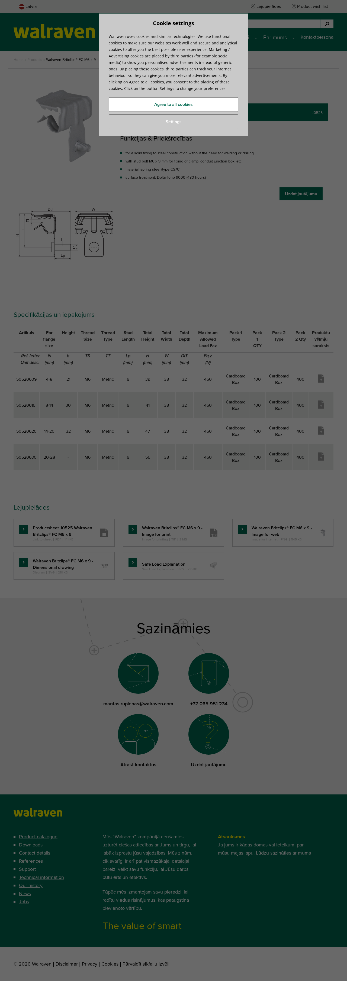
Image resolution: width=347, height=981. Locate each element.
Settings (174, 122)
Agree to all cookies (173, 104)
